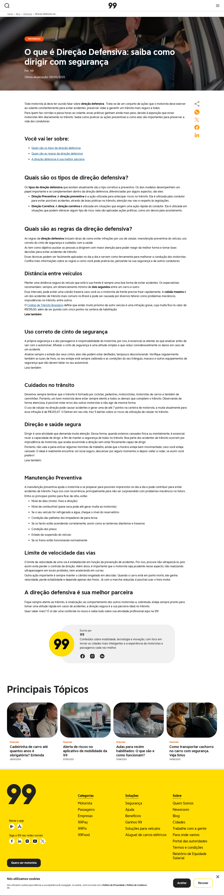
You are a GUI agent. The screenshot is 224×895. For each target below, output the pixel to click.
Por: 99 (29, 70)
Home (10, 14)
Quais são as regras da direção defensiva (57, 153)
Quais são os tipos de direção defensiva (56, 148)
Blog (18, 14)
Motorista (27, 14)
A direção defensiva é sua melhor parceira (58, 159)
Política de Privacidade (114, 885)
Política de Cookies (136, 885)
